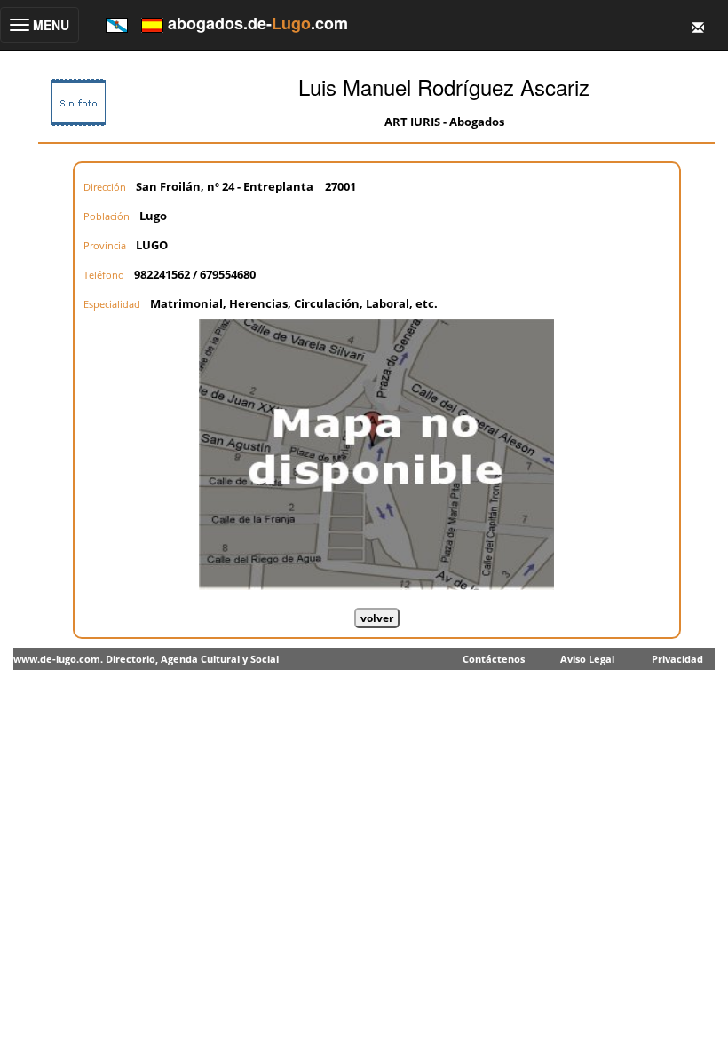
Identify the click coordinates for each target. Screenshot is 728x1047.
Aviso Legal (587, 658)
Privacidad (677, 658)
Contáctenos (494, 658)
